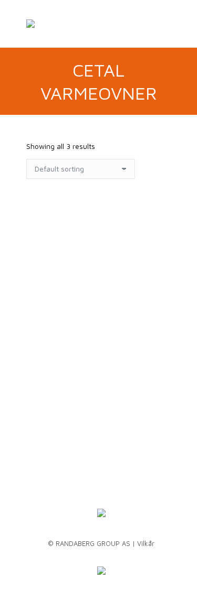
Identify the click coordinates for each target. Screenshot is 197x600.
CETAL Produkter (97, 233)
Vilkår (145, 543)
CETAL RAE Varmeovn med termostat (93, 351)
